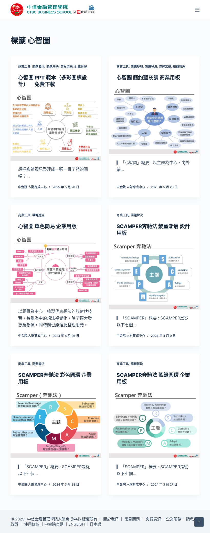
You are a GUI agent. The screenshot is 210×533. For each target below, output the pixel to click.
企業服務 (173, 519)
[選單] (197, 9)
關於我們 (111, 519)
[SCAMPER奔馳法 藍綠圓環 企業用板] (154, 424)
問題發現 (38, 66)
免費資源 (153, 519)
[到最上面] (199, 522)
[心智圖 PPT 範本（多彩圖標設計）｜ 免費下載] (55, 127)
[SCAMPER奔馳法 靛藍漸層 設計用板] (154, 276)
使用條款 (31, 524)
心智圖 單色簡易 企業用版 (47, 226)
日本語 (95, 524)
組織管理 (81, 66)
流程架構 (66, 66)
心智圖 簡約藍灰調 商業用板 (148, 78)
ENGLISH (76, 524)
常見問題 (132, 519)
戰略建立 (38, 215)
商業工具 (24, 66)
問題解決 (52, 66)
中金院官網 (54, 524)
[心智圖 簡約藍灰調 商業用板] (154, 120)
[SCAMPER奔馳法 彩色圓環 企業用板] (55, 424)
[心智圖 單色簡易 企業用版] (55, 269)
